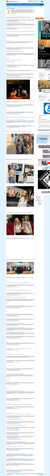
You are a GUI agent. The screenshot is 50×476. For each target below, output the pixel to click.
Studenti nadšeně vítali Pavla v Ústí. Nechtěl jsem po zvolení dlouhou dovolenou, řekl (16, 441)
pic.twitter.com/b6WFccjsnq (18, 369)
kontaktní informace (9, 474)
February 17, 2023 (17, 362)
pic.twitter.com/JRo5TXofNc (18, 337)
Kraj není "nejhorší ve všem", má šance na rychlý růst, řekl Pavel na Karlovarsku (15, 327)
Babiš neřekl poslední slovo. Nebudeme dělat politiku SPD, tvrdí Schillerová (14, 51)
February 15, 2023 (17, 316)
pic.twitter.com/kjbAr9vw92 (14, 315)
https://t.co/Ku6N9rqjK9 (10, 407)
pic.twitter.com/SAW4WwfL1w (22, 126)
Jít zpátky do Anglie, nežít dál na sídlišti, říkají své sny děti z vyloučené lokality (15, 458)
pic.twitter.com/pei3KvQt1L (15, 433)
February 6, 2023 (17, 127)
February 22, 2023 (17, 408)
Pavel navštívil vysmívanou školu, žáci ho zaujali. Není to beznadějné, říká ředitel (15, 453)
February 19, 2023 (17, 384)
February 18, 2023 (17, 370)
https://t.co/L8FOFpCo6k (9, 399)
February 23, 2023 (17, 423)
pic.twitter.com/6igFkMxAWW (15, 428)
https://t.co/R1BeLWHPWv (9, 126)
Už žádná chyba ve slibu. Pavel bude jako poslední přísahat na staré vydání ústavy (15, 390)
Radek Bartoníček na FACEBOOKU (39, 18)
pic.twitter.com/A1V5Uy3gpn (14, 28)
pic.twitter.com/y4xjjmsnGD (17, 422)
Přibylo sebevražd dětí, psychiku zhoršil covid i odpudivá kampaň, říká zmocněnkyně (16, 297)
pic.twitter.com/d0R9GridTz (16, 35)
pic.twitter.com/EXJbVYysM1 (16, 437)
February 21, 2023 (17, 400)
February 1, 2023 (17, 29)
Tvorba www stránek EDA (40, 474)
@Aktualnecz (17, 126)
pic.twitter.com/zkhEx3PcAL (17, 449)
